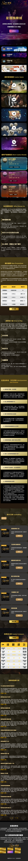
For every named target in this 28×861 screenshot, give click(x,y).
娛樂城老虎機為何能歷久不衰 (7, 763)
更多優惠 (14, 309)
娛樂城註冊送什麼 (5, 753)
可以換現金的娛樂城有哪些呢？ (8, 686)
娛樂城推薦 (14, 608)
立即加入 (14, 31)
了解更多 (14, 637)
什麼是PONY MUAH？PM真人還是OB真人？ (11, 520)
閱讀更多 (19, 535)
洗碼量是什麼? (15, 592)
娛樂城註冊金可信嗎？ (6, 697)
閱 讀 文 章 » (4, 693)
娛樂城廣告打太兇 (5, 741)
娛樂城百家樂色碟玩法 (6, 807)
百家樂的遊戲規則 (16, 544)
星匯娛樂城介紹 (15, 528)
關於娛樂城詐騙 (15, 576)
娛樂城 (3, 848)
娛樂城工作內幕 (4, 773)
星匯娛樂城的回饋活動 (6, 796)
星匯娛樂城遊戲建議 (5, 785)
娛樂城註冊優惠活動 (5, 708)
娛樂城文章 (4, 529)
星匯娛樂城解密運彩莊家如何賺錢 (8, 730)
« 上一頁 (11, 818)
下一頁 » (16, 818)
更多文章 (14, 621)
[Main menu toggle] (25, 3)
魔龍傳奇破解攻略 (16, 560)
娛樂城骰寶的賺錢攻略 (6, 719)
